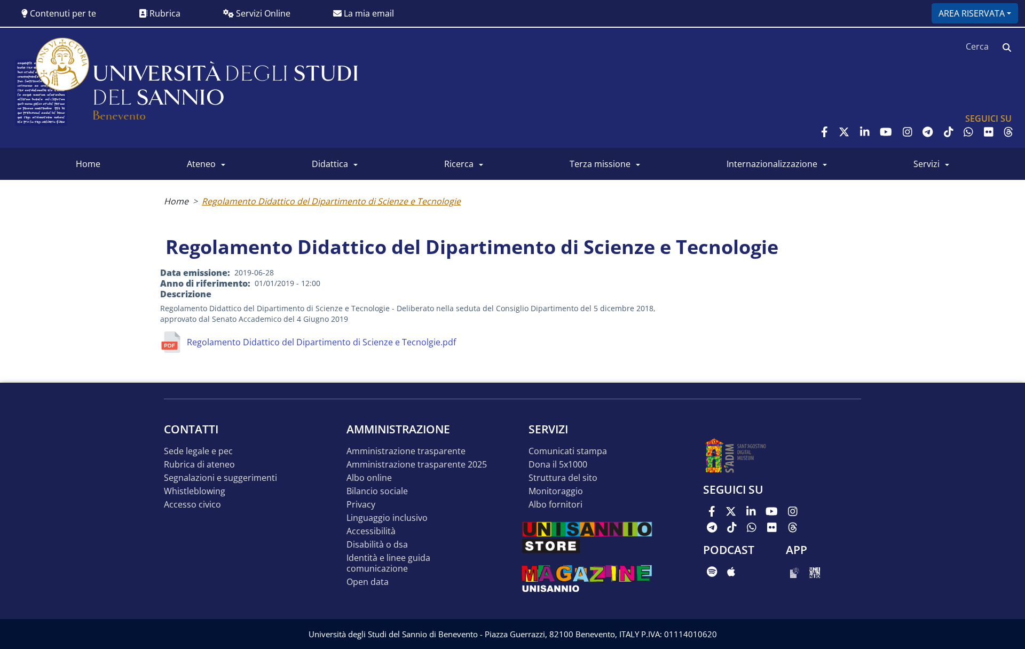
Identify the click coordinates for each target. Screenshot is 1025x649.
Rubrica (163, 13)
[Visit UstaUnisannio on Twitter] (844, 131)
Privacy (360, 504)
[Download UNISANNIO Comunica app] (814, 571)
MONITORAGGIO (556, 491)
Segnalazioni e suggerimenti (220, 478)
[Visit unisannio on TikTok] (948, 131)
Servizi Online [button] (262, 13)
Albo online (369, 478)
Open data (367, 582)
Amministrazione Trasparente (406, 451)
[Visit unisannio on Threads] (1008, 131)
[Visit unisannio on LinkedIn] (865, 131)
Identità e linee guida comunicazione (388, 563)
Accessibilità (371, 531)
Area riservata (972, 13)
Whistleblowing (194, 491)
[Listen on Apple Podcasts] (731, 571)
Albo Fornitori (555, 504)
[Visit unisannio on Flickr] (989, 131)
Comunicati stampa (568, 451)
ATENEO (201, 164)
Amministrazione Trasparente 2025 (416, 464)
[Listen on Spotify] (712, 571)
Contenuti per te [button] (62, 13)
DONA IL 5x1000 (558, 464)
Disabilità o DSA (377, 544)
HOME (88, 164)
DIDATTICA (330, 164)
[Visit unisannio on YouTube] (886, 131)
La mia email (368, 13)
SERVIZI (926, 164)
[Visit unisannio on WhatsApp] (968, 131)
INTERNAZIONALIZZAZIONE (772, 164)
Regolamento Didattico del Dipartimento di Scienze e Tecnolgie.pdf (321, 342)
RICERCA (459, 164)
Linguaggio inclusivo (387, 518)
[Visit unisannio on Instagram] (907, 131)
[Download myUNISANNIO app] (794, 571)
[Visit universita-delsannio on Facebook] (824, 131)
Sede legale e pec (198, 451)
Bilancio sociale (377, 491)
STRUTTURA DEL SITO (563, 478)
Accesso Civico (192, 504)
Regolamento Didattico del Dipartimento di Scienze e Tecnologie (331, 201)
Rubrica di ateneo (199, 464)
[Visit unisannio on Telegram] (927, 131)
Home (176, 201)
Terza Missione (600, 164)
